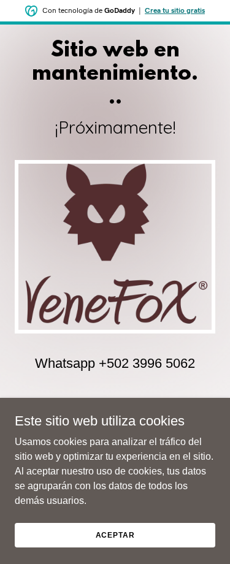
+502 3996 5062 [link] (147, 363)
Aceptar (115, 534)
